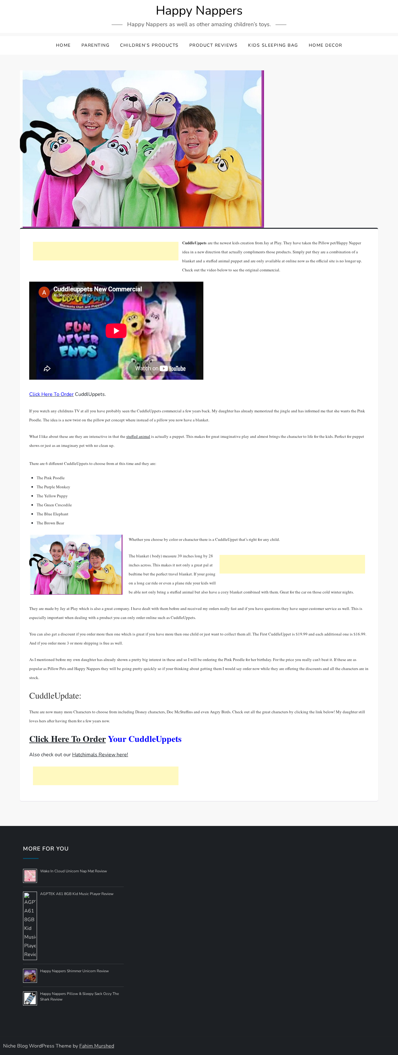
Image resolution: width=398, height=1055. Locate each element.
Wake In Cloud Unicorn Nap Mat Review (73, 871)
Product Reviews (213, 45)
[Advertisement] (105, 251)
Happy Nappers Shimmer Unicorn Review (74, 970)
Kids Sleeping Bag (273, 45)
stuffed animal (138, 436)
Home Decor (325, 45)
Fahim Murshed (96, 1046)
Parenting (95, 45)
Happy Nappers (199, 10)
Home (63, 45)
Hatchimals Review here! (100, 754)
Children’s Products (149, 45)
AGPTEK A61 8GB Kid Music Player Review (76, 893)
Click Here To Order (67, 738)
